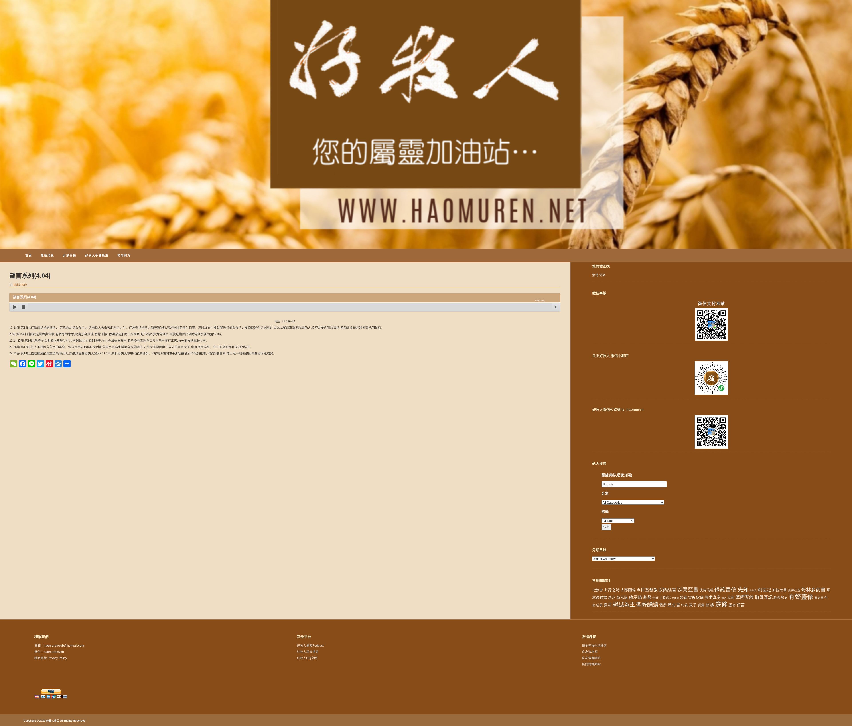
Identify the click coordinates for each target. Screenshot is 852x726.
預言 (741, 605)
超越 (710, 605)
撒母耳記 (764, 597)
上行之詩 (612, 590)
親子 (693, 605)
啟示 (612, 597)
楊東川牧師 (20, 284)
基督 (647, 597)
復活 (724, 598)
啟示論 (622, 597)
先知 (743, 589)
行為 (684, 605)
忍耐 (730, 597)
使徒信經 (706, 590)
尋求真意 (713, 597)
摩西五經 (744, 597)
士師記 (665, 597)
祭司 (608, 604)
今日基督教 (647, 590)
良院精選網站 (591, 664)
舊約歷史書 (669, 605)
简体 (602, 275)
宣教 (691, 597)
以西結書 (667, 589)
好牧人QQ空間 (307, 658)
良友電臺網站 (591, 658)
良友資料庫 (590, 651)
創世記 (764, 589)
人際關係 (628, 590)
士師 (655, 597)
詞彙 (701, 605)
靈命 (732, 605)
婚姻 (683, 597)
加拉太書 (779, 590)
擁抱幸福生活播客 (594, 645)
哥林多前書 (813, 589)
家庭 (700, 597)
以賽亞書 (687, 589)
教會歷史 (780, 597)
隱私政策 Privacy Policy (50, 658)
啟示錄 (635, 597)
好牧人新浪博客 (308, 651)
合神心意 (794, 590)
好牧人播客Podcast (310, 645)
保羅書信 (725, 589)
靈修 (721, 604)
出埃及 (753, 590)
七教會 (597, 590)
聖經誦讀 (647, 604)
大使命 (675, 598)
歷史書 (819, 597)
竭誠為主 (624, 604)
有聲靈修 (801, 596)
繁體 (595, 275)
